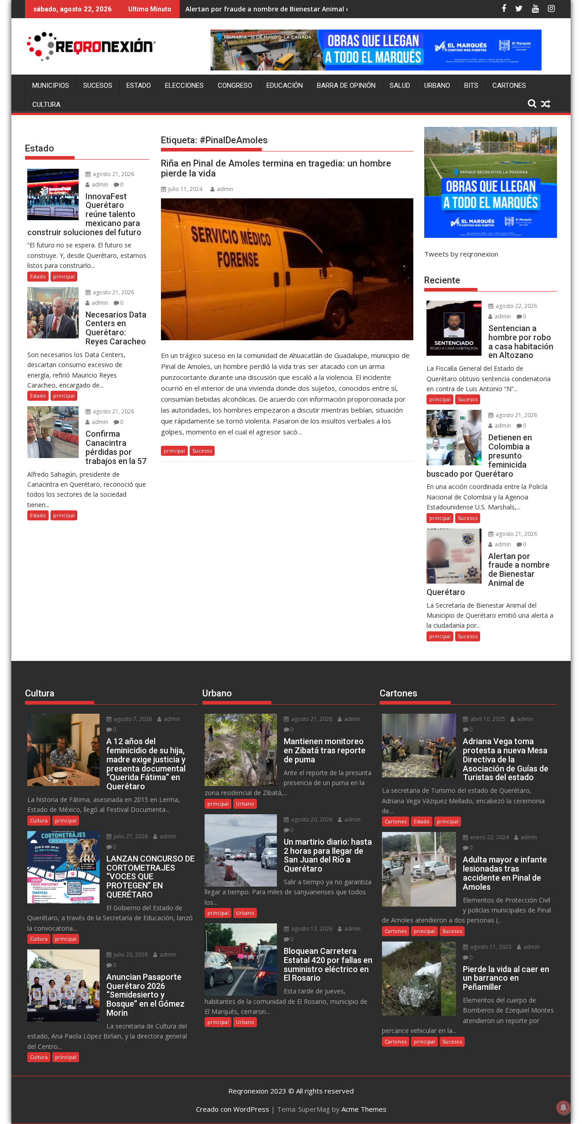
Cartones (509, 85)
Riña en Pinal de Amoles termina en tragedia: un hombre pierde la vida (276, 168)
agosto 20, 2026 (311, 819)
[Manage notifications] (563, 1107)
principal (174, 450)
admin (225, 189)
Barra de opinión (346, 85)
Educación (284, 85)
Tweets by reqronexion (461, 253)
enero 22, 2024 (489, 837)
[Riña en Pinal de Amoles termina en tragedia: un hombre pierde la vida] (287, 269)
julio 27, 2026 (130, 836)
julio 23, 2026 (130, 954)
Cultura (46, 105)
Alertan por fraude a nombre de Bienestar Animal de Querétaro (287, 9)
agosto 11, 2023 (490, 947)
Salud (400, 85)
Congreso (235, 85)
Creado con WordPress (232, 1109)
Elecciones (184, 85)
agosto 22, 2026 (515, 306)
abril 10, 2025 (487, 719)
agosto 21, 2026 (112, 174)
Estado (138, 85)
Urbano (437, 85)
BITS (471, 85)
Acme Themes (363, 1109)
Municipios (50, 85)
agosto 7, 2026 (132, 719)
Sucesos (97, 85)
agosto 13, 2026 (311, 928)
